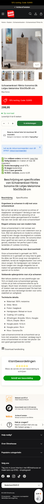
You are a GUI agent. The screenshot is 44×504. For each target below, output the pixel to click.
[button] (41, 14)
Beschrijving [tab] (6, 197)
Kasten (9, 22)
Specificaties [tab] (22, 197)
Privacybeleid (5, 496)
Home (3, 22)
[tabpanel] (22, 272)
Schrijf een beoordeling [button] (22, 378)
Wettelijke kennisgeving (9, 498)
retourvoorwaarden (18, 150)
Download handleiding (14, 349)
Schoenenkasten (19, 22)
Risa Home (5, 92)
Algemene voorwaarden (20, 496)
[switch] (38, 498)
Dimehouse (10, 493)
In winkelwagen (30, 123)
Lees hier (34, 158)
